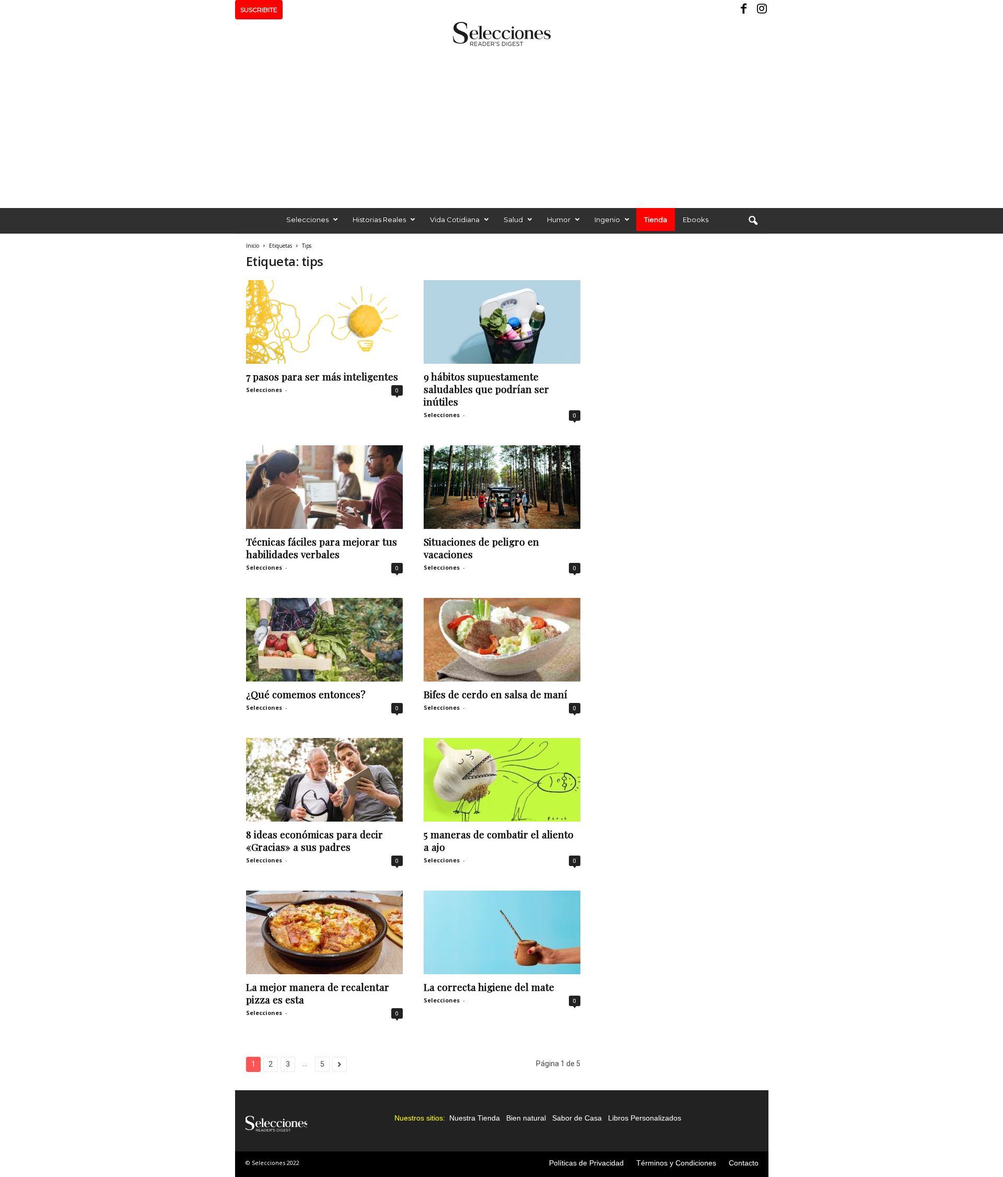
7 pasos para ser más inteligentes (322, 376)
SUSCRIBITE (258, 10)
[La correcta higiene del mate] (502, 932)
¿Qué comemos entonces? (305, 694)
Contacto (744, 1163)
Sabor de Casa (577, 1118)
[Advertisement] (501, 124)
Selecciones (307, 219)
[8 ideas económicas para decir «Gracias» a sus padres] (324, 780)
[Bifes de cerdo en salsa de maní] (502, 640)
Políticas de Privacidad (586, 1163)
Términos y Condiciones (676, 1163)
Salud (513, 219)
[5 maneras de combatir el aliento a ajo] (502, 780)
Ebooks (695, 219)
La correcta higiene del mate (489, 987)
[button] (752, 221)
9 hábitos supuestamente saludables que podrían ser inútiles (486, 389)
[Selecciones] (501, 34)
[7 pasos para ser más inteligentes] (324, 322)
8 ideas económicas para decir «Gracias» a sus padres (314, 840)
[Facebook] (744, 9)
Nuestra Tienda (474, 1118)
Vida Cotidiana (455, 219)
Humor (558, 219)
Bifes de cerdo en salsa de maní (495, 694)
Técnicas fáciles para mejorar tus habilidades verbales (321, 548)
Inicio (252, 245)
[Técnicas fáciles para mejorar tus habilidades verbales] (324, 487)
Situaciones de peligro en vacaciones (481, 548)
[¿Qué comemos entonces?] (324, 640)
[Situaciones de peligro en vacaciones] (502, 487)
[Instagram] (760, 9)
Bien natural (526, 1118)
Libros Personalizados (644, 1118)
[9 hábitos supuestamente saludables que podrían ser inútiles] (502, 322)
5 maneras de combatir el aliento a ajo (499, 840)
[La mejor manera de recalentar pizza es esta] (324, 932)
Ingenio (607, 219)
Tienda (655, 219)
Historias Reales (379, 219)
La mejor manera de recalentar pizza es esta (317, 993)
